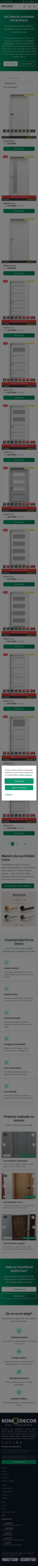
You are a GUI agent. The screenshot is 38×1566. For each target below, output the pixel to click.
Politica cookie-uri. (25, 775)
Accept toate (19, 781)
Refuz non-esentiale (19, 787)
